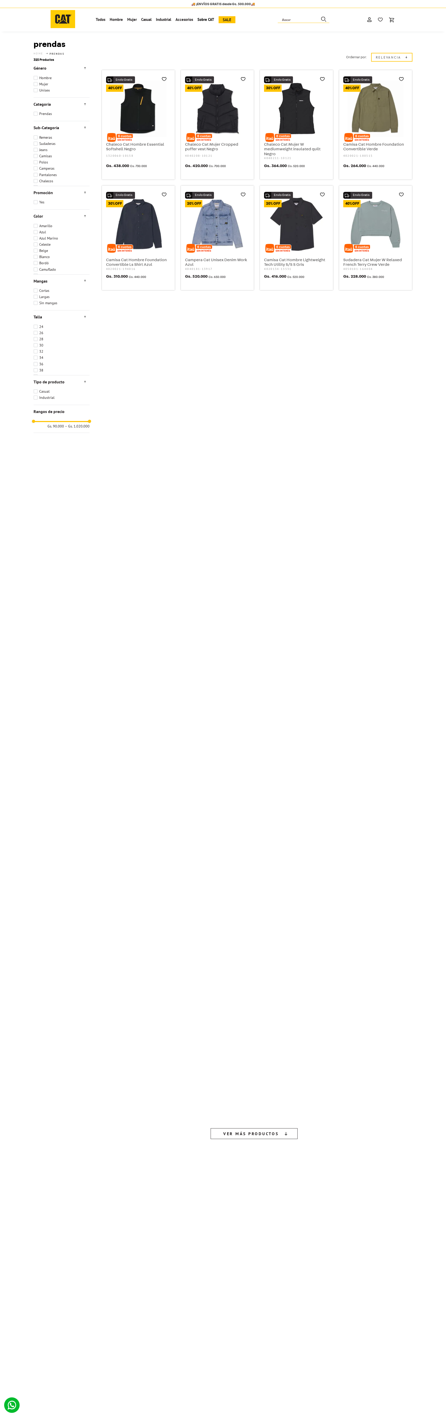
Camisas (45, 156)
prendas (57, 53)
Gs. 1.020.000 (77, 426)
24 (41, 326)
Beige (43, 250)
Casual (44, 391)
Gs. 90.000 (55, 426)
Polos (43, 162)
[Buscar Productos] (323, 20)
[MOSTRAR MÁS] (254, 744)
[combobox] (303, 20)
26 (41, 333)
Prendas (45, 113)
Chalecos (46, 181)
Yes (41, 202)
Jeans (43, 149)
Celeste (45, 244)
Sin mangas (48, 303)
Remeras (45, 137)
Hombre (45, 78)
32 (41, 351)
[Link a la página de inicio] (39, 53)
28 (41, 339)
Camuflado (47, 269)
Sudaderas (47, 143)
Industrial (46, 397)
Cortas (44, 290)
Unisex (44, 90)
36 (41, 364)
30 (41, 345)
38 (41, 370)
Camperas (46, 168)
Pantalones (48, 174)
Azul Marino (48, 238)
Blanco (44, 256)
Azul (42, 232)
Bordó (44, 263)
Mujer (43, 84)
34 (41, 357)
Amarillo (45, 226)
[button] (62, 68)
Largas (44, 296)
